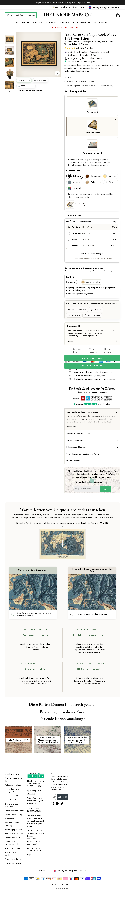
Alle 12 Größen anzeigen (92, 254)
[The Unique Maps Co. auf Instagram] (52, 803)
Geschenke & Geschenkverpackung (13, 843)
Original (71, 282)
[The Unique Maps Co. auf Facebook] (57, 803)
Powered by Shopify (62, 888)
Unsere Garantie (73, 461)
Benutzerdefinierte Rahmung (12, 824)
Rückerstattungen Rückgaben (11, 805)
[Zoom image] (57, 73)
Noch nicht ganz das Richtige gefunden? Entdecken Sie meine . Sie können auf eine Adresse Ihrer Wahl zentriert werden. (92, 474)
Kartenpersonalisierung (13, 815)
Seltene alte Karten (29, 22)
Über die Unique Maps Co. (13, 780)
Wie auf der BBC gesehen (11, 854)
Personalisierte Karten (62, 27)
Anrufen (97, 379)
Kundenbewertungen (12, 837)
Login (29, 854)
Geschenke (101, 22)
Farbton (71, 277)
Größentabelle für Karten (14, 810)
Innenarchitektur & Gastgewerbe (12, 790)
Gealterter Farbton (93, 282)
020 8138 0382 (36, 786)
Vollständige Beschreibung (76, 71)
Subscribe (62, 797)
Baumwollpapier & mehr (14, 829)
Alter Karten (9, 819)
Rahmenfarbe (73, 171)
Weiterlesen (72, 426)
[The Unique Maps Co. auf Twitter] (61, 803)
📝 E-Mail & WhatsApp (62, 7)
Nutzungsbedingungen (13, 863)
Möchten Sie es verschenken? (78, 434)
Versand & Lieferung (12, 800)
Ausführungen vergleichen (98, 165)
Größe (92, 222)
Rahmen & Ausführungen (76, 447)
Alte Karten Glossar (12, 848)
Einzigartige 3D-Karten (13, 796)
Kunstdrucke (82, 22)
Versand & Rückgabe (74, 440)
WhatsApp (111, 379)
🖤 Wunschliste (78, 7)
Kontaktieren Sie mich (13, 774)
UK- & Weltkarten (58, 22)
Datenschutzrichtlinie (13, 859)
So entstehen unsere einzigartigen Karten (82, 454)
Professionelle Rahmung (14, 785)
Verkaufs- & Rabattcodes (14, 833)
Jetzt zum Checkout (92, 365)
